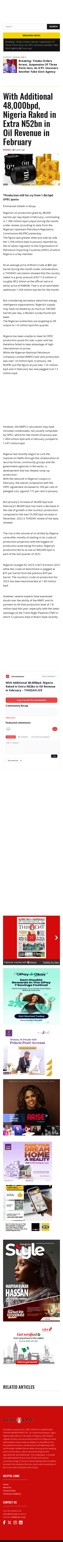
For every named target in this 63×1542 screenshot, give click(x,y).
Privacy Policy (9, 1490)
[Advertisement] (31, 647)
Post (54, 756)
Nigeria (7, 150)
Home (6, 1484)
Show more (10, 718)
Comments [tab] (11, 737)
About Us (7, 1487)
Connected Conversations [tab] (40, 737)
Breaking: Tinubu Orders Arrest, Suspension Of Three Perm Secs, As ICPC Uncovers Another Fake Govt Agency (31, 45)
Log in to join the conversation (31, 700)
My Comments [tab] (23, 737)
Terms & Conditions (12, 1493)
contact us (15, 1517)
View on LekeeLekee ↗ (49, 676)
